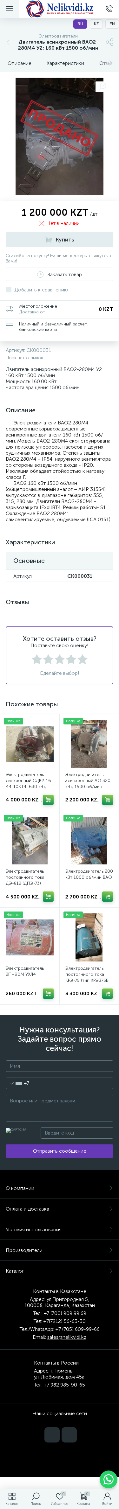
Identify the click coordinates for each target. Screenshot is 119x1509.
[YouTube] (52, 1435)
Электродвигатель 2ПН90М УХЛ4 (25, 971)
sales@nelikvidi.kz (66, 1337)
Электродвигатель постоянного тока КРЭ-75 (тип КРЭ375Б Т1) (87, 977)
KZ (96, 24)
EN (112, 24)
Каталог (15, 1271)
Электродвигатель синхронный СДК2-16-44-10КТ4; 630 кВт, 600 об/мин (29, 783)
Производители (24, 1250)
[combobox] (17, 1083)
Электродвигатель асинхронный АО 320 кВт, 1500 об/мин (87, 780)
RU (80, 24)
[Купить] (48, 800)
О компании (20, 1188)
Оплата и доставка (27, 1209)
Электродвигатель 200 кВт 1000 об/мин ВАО (89, 874)
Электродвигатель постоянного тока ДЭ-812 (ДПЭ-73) (25, 877)
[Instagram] (69, 1435)
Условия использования (34, 1229)
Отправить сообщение (59, 1151)
